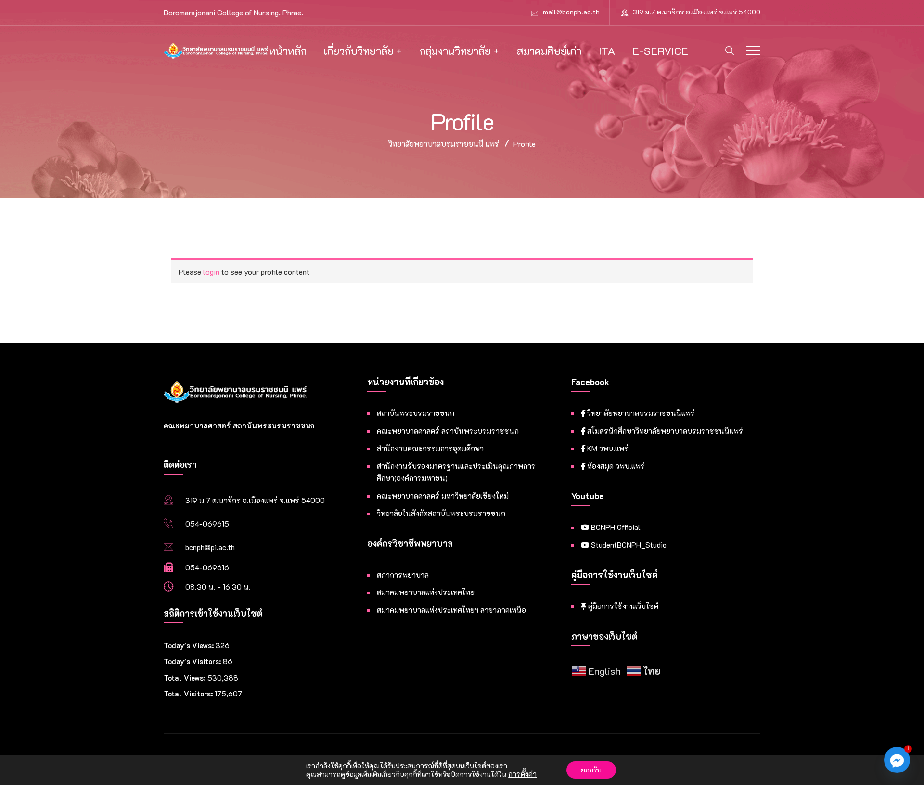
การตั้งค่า (522, 774)
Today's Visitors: (193, 661)
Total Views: (185, 677)
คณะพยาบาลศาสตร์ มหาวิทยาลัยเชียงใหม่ (443, 496)
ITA (607, 51)
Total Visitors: (189, 693)
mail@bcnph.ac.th (571, 11)
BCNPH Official (615, 527)
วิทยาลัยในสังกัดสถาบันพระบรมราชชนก (441, 513)
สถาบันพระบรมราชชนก (415, 413)
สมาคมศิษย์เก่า (549, 51)
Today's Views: (190, 645)
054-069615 (207, 523)
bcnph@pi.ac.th (210, 547)
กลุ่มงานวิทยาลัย (455, 51)
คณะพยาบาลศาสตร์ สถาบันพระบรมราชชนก (448, 431)
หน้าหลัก (288, 51)
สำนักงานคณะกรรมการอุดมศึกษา (430, 448)
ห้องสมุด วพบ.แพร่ (615, 466)
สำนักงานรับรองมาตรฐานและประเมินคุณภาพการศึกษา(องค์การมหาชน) (456, 472)
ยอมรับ (591, 769)
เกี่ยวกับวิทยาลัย (359, 51)
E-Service (660, 51)
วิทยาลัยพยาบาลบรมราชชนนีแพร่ (640, 413)
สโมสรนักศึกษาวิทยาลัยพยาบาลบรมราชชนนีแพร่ (664, 431)
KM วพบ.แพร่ (607, 448)
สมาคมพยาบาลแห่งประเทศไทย (426, 592)
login (211, 272)
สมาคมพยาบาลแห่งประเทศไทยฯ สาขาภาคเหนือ (451, 610)
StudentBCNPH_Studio (628, 545)
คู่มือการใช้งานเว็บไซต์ (622, 606)
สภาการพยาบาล (403, 574)
